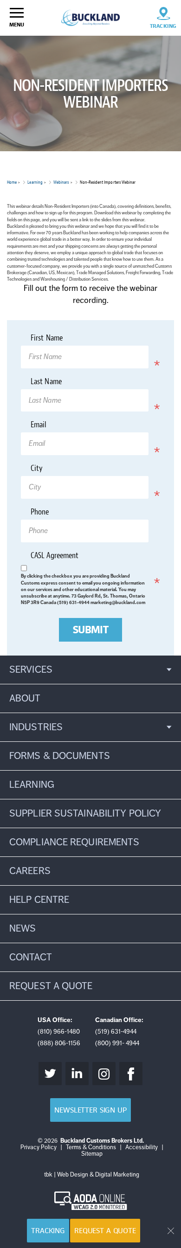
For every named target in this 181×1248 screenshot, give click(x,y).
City (50, 470)
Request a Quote (105, 1230)
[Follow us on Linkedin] (77, 1073)
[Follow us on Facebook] (130, 1073)
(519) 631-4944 (115, 1032)
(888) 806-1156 (59, 1043)
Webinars (61, 182)
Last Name (59, 383)
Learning (34, 182)
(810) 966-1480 (59, 1032)
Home (12, 182)
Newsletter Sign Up (90, 1110)
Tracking (48, 1230)
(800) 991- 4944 (117, 1043)
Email (51, 426)
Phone (40, 512)
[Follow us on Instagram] (104, 1073)
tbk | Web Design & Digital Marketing (91, 1174)
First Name (60, 340)
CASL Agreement (67, 557)
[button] (90, 670)
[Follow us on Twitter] (50, 1073)
